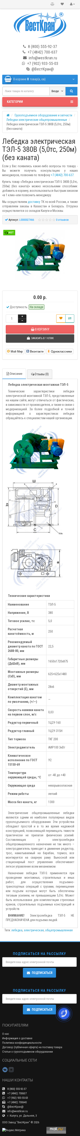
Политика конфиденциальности (22, 1042)
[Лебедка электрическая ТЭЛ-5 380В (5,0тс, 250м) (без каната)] (40, 255)
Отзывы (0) (42, 374)
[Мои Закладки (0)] (62, 4)
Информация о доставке (17, 1038)
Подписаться (42, 973)
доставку (34, 202)
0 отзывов (62, 219)
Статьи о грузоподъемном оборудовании (27, 1051)
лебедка (16, 930)
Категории (15, 101)
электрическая (34, 930)
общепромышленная (59, 930)
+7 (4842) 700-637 (62, 175)
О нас (5, 1033)
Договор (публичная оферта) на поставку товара (32, 1047)
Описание (16, 373)
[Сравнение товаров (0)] (52, 4)
